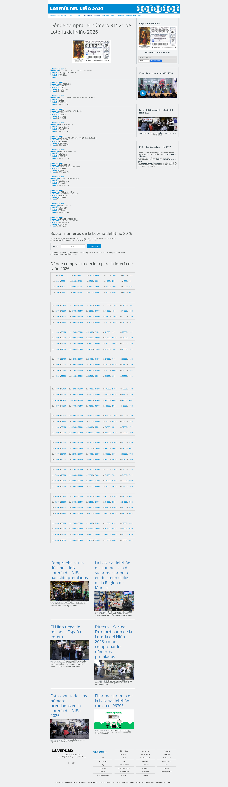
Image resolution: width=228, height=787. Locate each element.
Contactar (59, 782)
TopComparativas (166, 771)
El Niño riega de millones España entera (66, 631)
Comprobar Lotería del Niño (157, 52)
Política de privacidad (125, 782)
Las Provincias (124, 765)
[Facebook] (69, 763)
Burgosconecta (145, 754)
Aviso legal (92, 782)
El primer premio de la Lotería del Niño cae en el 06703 (114, 700)
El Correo (103, 768)
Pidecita (166, 768)
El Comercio (124, 754)
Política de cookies (163, 782)
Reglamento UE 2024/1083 (75, 782)
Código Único (166, 761)
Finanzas (145, 768)
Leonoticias (145, 751)
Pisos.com (167, 751)
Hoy (103, 765)
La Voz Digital (124, 771)
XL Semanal (167, 758)
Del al (59, 275)
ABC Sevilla (102, 761)
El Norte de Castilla (103, 775)
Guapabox (145, 765)
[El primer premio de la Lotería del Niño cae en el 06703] (114, 719)
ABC (102, 758)
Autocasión (145, 771)
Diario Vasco (124, 751)
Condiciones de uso (107, 782)
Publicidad (140, 782)
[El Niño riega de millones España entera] (70, 650)
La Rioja (102, 771)
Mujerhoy (167, 754)
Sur (124, 761)
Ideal (124, 758)
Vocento (99, 752)
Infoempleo (145, 761)
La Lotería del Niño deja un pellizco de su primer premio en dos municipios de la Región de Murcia (112, 575)
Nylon (167, 765)
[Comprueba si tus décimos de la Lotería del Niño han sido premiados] (70, 591)
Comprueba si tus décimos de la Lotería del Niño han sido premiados (69, 570)
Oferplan (145, 775)
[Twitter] (73, 763)
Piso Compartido (145, 758)
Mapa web (150, 782)
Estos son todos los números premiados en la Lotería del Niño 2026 (69, 705)
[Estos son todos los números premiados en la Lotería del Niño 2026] (70, 729)
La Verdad (62, 750)
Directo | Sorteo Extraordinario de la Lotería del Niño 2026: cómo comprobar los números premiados (113, 641)
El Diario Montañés (124, 768)
